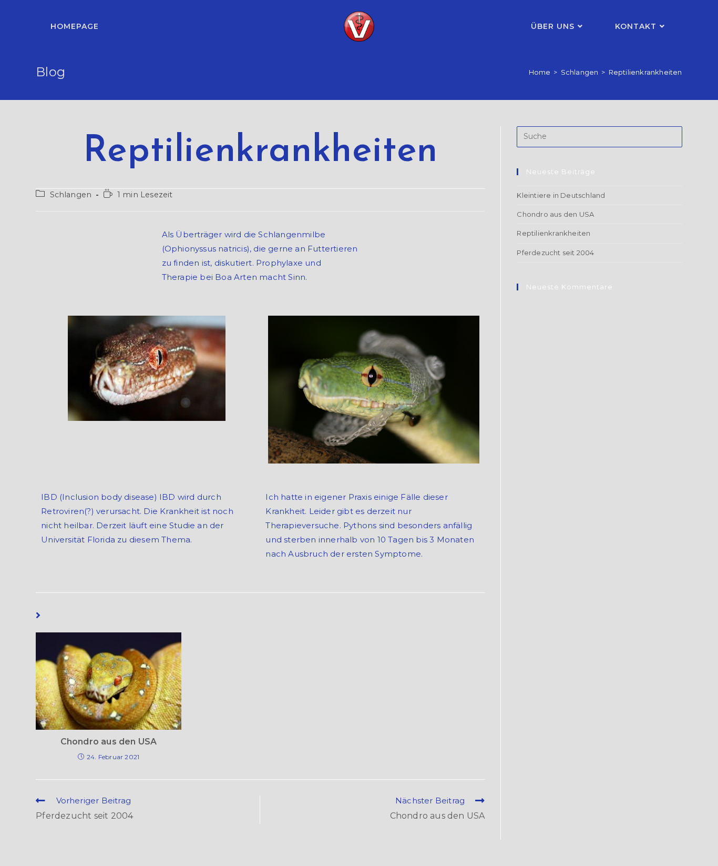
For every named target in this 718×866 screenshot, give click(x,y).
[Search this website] (599, 136)
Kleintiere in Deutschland (561, 195)
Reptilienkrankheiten (553, 233)
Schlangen (71, 194)
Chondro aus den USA (108, 742)
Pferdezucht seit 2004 (555, 252)
